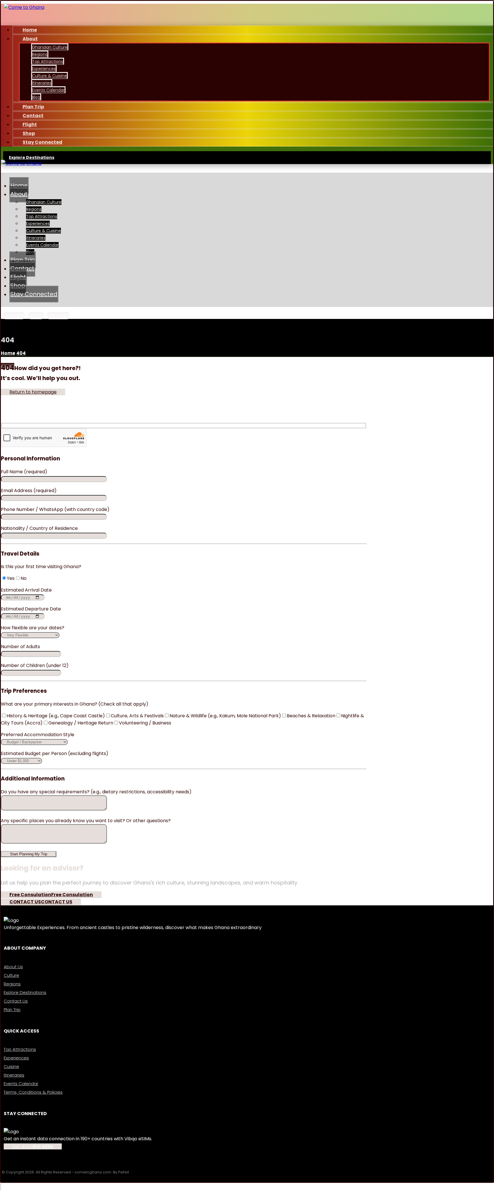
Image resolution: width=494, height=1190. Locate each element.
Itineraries (14, 1075)
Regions (12, 984)
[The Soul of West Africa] (24, 7)
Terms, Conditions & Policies (33, 1092)
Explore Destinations (25, 992)
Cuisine (11, 1066)
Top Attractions (20, 1049)
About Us (13, 967)
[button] (14, 315)
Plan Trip (12, 1010)
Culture (11, 975)
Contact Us (16, 1001)
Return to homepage (33, 392)
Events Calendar (21, 1084)
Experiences (16, 1058)
